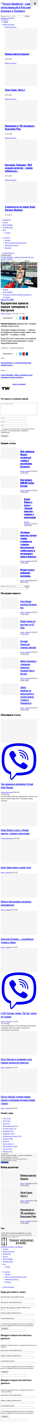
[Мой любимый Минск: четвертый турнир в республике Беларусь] (9, 453)
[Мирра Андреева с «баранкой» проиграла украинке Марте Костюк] (9, 663)
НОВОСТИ (7, 220)
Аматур (5, 222)
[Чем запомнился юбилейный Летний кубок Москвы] (19, 731)
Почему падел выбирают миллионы (27, 572)
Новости (3, 300)
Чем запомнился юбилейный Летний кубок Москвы (17, 785)
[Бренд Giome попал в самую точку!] (19, 851)
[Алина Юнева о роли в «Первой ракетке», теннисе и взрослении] (11, 502)
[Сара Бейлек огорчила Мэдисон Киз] (9, 603)
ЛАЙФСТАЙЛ (8, 227)
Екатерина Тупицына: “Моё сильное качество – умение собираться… (19, 168)
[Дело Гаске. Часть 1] (21, 75)
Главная (5, 22)
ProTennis (5, 348)
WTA (7, 1118)
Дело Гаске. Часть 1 (15, 89)
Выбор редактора (8, 24)
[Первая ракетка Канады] (21, 39)
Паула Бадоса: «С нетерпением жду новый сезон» (16, 364)
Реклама (7, 240)
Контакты (8, 248)
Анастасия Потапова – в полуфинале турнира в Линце (17, 940)
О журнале (6, 238)
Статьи (7, 1149)
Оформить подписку (8, 18)
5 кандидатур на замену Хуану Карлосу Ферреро (20, 208)
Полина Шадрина (27, 523)
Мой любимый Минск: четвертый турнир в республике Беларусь (27, 459)
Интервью (8, 1131)
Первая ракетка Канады (17, 54)
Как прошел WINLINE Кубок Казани (27, 482)
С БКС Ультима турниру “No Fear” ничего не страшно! (19, 1014)
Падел (6, 1141)
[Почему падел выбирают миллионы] (9, 571)
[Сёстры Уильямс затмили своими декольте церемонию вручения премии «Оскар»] (19, 1080)
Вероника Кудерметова (16, 348)
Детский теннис (9, 1128)
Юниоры (7, 1151)
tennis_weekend (6, 313)
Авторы (7, 232)
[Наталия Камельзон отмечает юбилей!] (9, 643)
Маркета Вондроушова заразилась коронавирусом (16, 903)
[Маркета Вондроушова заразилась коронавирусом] (19, 885)
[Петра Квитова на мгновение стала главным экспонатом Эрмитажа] (19, 1043)
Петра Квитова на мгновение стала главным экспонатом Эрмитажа (16, 1060)
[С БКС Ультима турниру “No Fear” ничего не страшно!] (19, 960)
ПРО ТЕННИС (8, 225)
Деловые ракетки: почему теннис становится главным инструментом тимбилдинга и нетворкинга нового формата (28, 544)
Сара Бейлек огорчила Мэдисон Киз (28, 604)
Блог (4, 230)
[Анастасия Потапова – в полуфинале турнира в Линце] (19, 923)
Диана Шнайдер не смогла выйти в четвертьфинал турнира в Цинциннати (27, 695)
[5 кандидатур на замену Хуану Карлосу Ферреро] (21, 192)
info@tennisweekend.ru (19, 1159)
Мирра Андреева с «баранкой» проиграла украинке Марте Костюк (28, 667)
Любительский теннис (12, 1136)
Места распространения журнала (16, 243)
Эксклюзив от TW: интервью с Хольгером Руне (20, 127)
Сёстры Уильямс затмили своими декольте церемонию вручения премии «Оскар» (18, 1100)
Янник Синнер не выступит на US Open (27, 624)
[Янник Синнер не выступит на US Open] (9, 623)
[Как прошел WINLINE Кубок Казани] (9, 482)
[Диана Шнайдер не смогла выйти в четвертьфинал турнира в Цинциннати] (9, 689)
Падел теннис (8, 1144)
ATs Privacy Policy (11, 440)
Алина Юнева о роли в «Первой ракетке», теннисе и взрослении (30, 508)
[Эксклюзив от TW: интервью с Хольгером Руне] (21, 111)
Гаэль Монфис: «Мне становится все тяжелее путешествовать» (16, 376)
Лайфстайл (9, 1134)
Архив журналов (8, 253)
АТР (6, 1121)
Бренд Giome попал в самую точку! (16, 867)
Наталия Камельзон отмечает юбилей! (28, 644)
